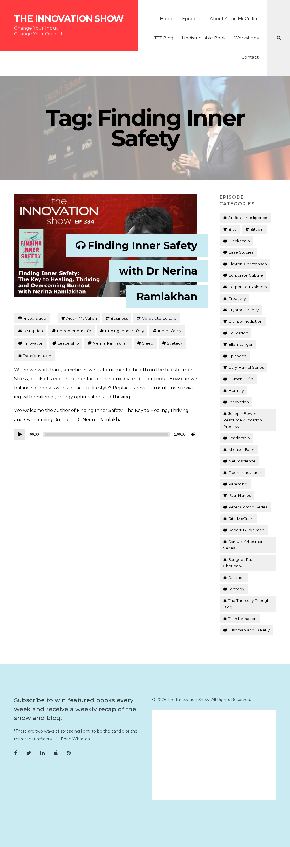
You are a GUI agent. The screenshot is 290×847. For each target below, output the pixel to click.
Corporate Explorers (247, 287)
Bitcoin (257, 229)
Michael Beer (241, 449)
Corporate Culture (159, 318)
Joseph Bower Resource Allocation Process (242, 420)
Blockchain (239, 241)
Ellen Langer (240, 344)
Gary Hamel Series (246, 367)
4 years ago (32, 318)
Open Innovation (244, 472)
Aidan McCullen (81, 318)
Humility (236, 390)
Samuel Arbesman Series (243, 544)
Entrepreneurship (74, 330)
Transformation (37, 355)
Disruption (33, 330)
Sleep (147, 343)
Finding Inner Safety (124, 330)
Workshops (246, 38)
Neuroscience (242, 461)
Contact (250, 57)
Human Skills (240, 379)
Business (119, 318)
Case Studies (240, 252)
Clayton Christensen (247, 264)
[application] (105, 434)
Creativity (237, 298)
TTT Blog (163, 38)
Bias (232, 229)
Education (238, 333)
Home (167, 18)
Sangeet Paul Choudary (238, 562)
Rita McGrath (240, 518)
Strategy (175, 343)
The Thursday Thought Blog (247, 603)
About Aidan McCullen (234, 18)
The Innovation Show (68, 18)
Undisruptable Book (204, 38)
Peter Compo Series (247, 507)
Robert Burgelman (246, 530)
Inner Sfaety (169, 330)
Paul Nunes (239, 495)
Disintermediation (245, 321)
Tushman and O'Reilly (249, 630)
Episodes (191, 18)
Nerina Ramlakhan (110, 343)
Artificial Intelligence (247, 217)
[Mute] (193, 434)
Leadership (68, 343)
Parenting (237, 484)
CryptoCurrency (243, 309)
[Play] (19, 434)
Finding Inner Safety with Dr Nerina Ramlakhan (142, 271)
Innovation (33, 343)
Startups (236, 577)
